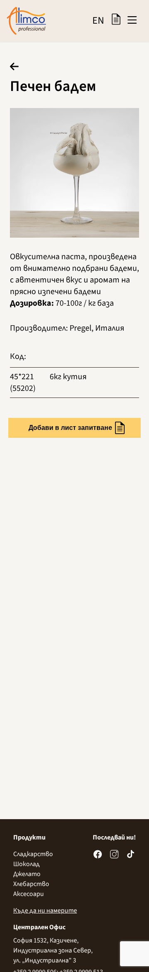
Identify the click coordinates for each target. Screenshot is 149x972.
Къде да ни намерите (45, 910)
